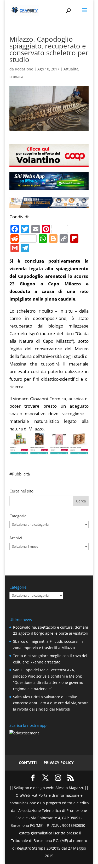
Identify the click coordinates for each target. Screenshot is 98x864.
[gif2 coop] (49, 163)
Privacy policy (59, 762)
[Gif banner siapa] (49, 204)
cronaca (16, 76)
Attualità (71, 69)
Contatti (28, 762)
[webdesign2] (49, 188)
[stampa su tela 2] (49, 451)
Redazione (24, 69)
